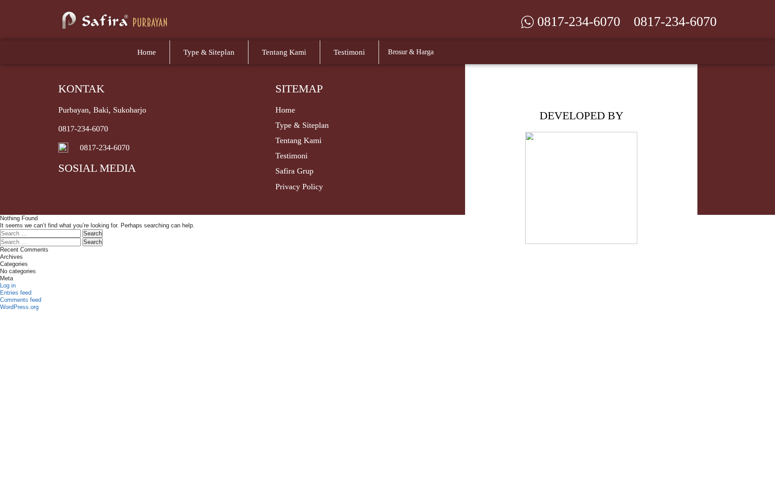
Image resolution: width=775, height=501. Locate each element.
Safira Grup (294, 170)
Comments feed (20, 299)
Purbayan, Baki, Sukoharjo (102, 109)
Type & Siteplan (209, 52)
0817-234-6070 (675, 21)
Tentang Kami (284, 52)
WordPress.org (19, 307)
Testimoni (349, 52)
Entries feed (15, 292)
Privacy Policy (299, 186)
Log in (8, 285)
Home (146, 52)
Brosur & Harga (411, 52)
